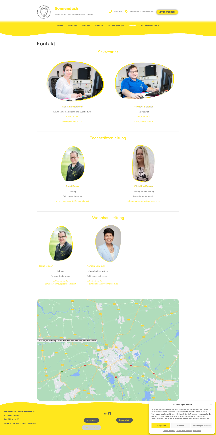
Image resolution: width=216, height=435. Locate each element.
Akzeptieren (161, 426)
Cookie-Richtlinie (169, 431)
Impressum (197, 431)
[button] (211, 404)
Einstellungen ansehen (201, 426)
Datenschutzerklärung (184, 431)
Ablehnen (180, 426)
